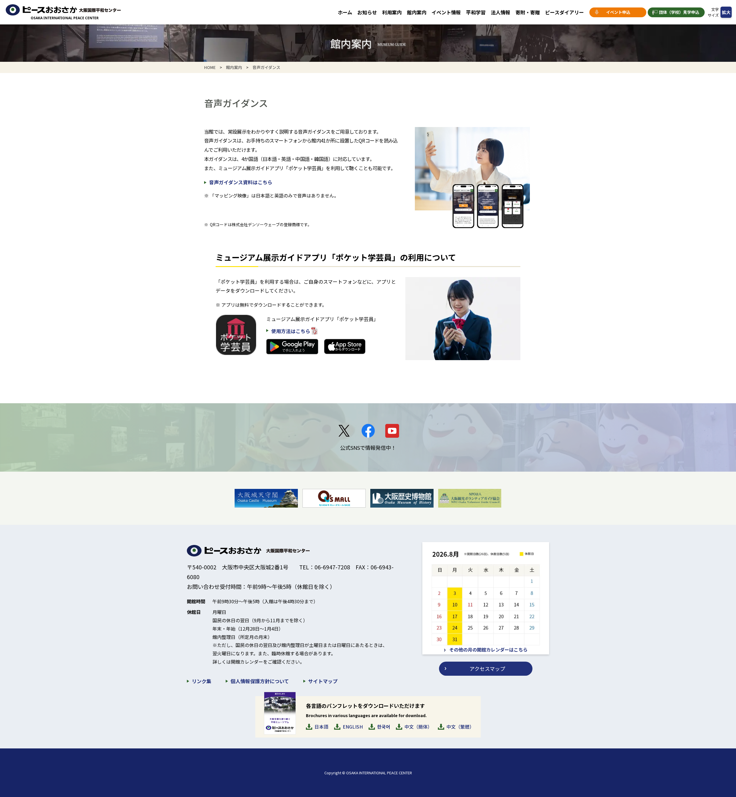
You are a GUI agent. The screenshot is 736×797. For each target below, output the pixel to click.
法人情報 (500, 12)
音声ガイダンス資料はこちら (240, 182)
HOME (210, 67)
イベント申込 (618, 12)
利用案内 (392, 12)
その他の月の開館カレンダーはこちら (488, 649)
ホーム (345, 12)
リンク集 (201, 681)
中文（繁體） (460, 726)
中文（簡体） (418, 726)
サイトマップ (323, 681)
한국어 (383, 726)
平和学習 (476, 12)
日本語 (321, 726)
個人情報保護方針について (260, 681)
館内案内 (416, 12)
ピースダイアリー (564, 12)
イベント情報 (446, 12)
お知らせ (367, 12)
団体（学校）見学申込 (679, 12)
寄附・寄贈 (527, 12)
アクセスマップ (487, 668)
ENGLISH (353, 726)
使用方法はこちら (290, 331)
